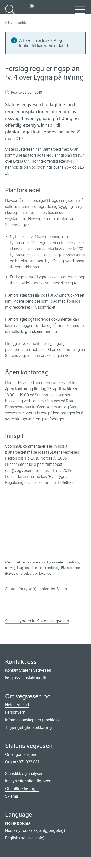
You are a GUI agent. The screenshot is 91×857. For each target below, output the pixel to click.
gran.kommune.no (41, 331)
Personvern (15, 712)
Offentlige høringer (22, 788)
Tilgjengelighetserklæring (28, 727)
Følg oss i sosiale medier (27, 677)
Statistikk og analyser (23, 773)
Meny (80, 17)
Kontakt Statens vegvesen (28, 670)
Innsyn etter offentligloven (28, 781)
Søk (10, 17)
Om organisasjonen (22, 754)
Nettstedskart (17, 704)
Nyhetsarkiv (17, 22)
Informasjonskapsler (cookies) (32, 720)
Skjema (11, 796)
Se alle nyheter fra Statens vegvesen (37, 621)
